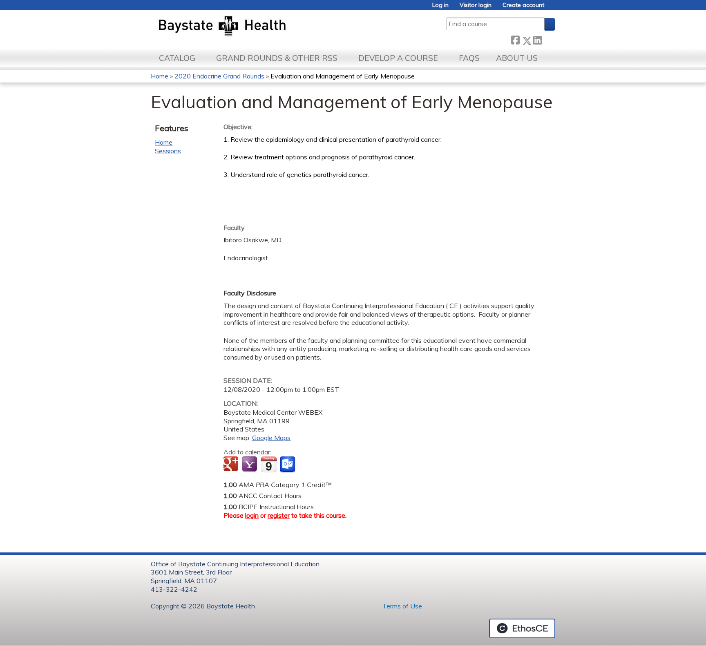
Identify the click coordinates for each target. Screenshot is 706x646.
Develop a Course (398, 58)
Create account (523, 5)
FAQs (469, 58)
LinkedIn (537, 39)
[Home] (260, 27)
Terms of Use (401, 606)
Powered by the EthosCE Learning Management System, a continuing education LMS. (522, 628)
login (252, 515)
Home (159, 76)
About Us (517, 58)
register (279, 515)
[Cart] (552, 8)
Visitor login (476, 5)
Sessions (168, 151)
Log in (440, 5)
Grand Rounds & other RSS (276, 58)
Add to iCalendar (268, 464)
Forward (548, 39)
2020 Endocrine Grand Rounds (219, 76)
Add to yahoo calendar (250, 464)
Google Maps (271, 438)
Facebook (515, 39)
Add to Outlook (288, 464)
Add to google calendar (231, 464)
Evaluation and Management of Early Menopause (342, 76)
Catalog (177, 58)
